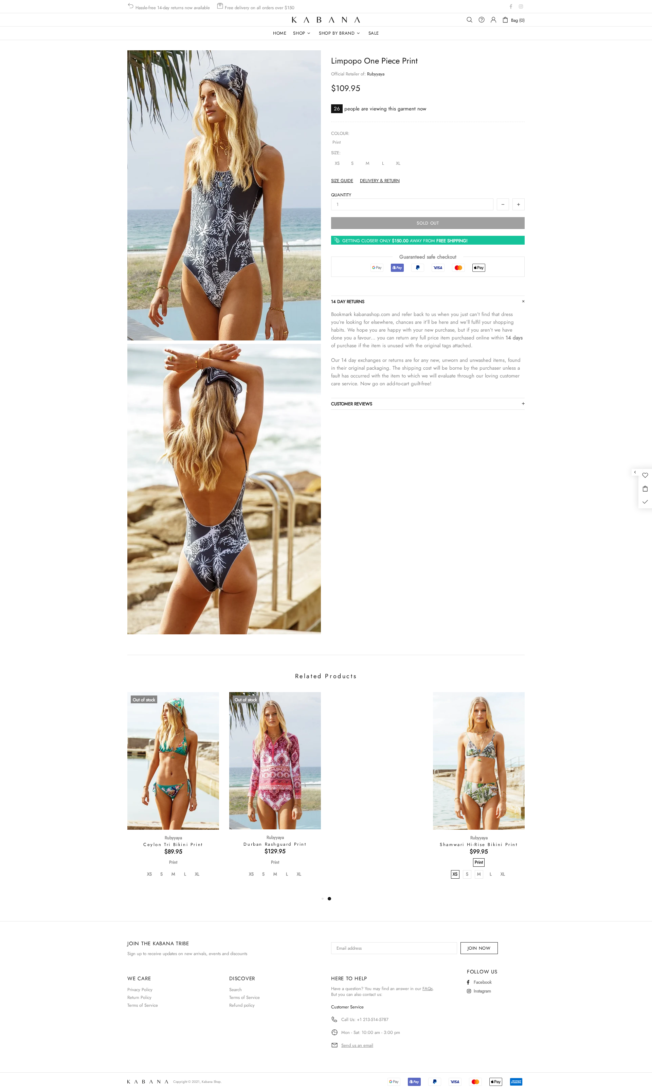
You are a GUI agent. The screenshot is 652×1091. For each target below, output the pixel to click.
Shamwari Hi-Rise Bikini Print (479, 845)
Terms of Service (142, 1005)
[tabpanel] (377, 793)
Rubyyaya (375, 74)
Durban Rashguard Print (274, 844)
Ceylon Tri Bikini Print (173, 845)
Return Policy (139, 997)
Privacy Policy (139, 989)
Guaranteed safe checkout (427, 257)
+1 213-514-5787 (372, 1019)
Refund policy (242, 1005)
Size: (336, 153)
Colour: (340, 133)
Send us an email (357, 1045)
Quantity (341, 195)
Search (235, 989)
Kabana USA (326, 20)
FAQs (427, 988)
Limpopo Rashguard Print (377, 844)
